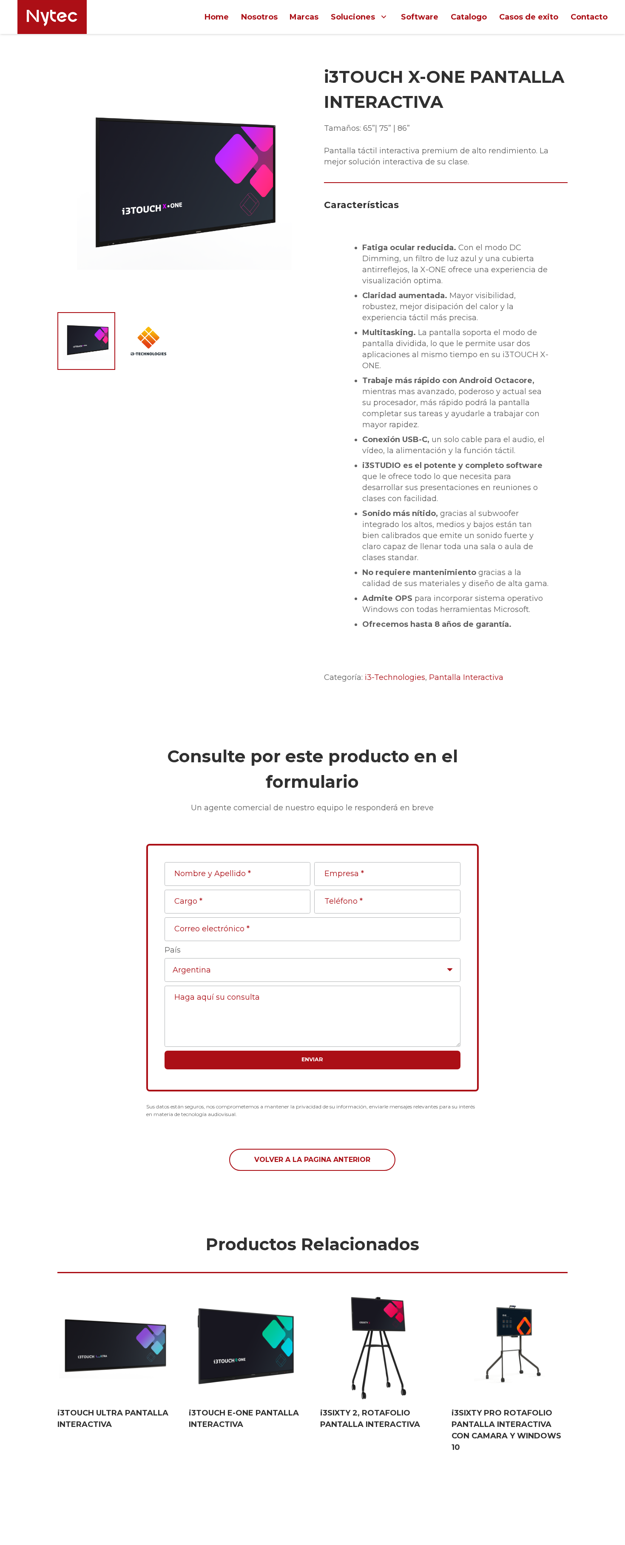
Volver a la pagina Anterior (312, 1160)
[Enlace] (52, 17)
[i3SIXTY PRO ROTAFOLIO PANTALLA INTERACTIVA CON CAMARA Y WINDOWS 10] (510, 1346)
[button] (285, 80)
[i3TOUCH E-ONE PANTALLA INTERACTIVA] (247, 1346)
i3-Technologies (395, 677)
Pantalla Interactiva (466, 677)
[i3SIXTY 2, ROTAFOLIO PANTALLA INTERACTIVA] (378, 1346)
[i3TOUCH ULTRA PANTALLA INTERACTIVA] (115, 1346)
